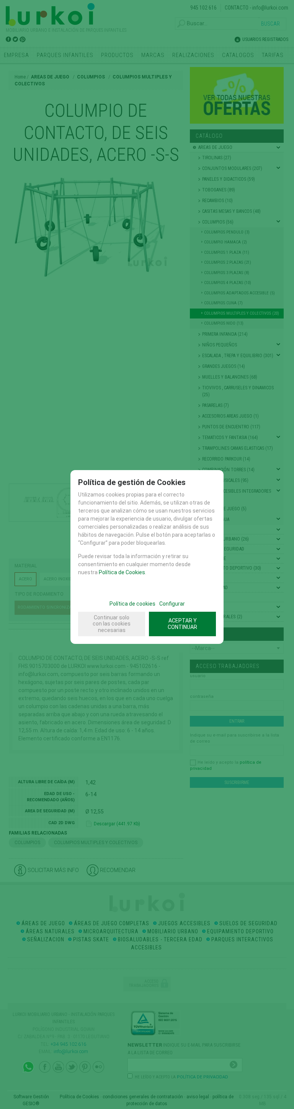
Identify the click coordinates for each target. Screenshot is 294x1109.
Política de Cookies (122, 572)
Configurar (172, 604)
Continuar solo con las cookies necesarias (112, 624)
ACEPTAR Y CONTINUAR (182, 623)
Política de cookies (132, 604)
